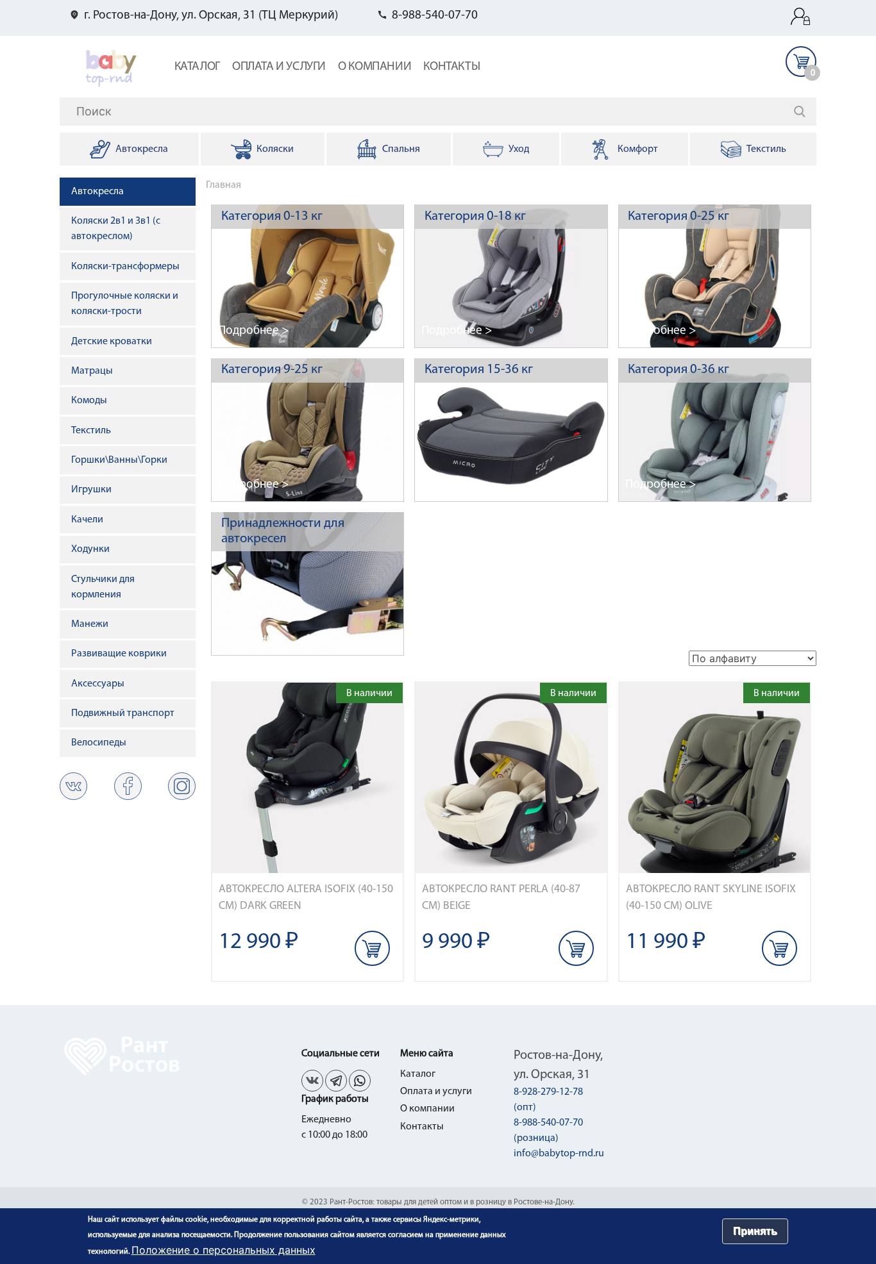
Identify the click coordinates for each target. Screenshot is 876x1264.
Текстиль (91, 431)
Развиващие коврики (119, 654)
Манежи (89, 624)
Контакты (451, 67)
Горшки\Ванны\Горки (119, 460)
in (182, 786)
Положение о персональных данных (223, 1249)
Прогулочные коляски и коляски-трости (124, 304)
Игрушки (91, 490)
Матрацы (92, 371)
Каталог (197, 67)
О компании (374, 67)
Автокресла (97, 192)
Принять (755, 1231)
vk (73, 786)
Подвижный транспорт (122, 713)
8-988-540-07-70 (435, 16)
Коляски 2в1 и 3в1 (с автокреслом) (115, 229)
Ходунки (90, 549)
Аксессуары (97, 684)
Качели (87, 520)
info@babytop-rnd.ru (559, 1154)
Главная (223, 185)
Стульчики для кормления (103, 587)
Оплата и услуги (279, 67)
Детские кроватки (111, 342)
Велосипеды (98, 743)
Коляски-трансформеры (125, 267)
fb (128, 786)
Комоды (89, 400)
